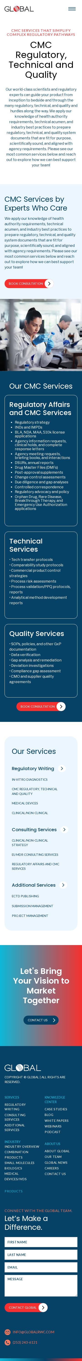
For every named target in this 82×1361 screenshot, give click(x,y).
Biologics (13, 1168)
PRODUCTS (14, 1191)
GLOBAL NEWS (56, 1162)
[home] (19, 9)
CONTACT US (55, 1174)
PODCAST (53, 1132)
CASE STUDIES (56, 1109)
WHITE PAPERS (57, 1120)
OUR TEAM (53, 1157)
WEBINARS (53, 1126)
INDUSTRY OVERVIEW (22, 1146)
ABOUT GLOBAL (57, 1151)
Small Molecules (20, 1163)
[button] (72, 8)
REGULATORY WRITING (15, 1107)
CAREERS (52, 1168)
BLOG (49, 1115)
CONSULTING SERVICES (15, 1117)
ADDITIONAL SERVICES (15, 1127)
